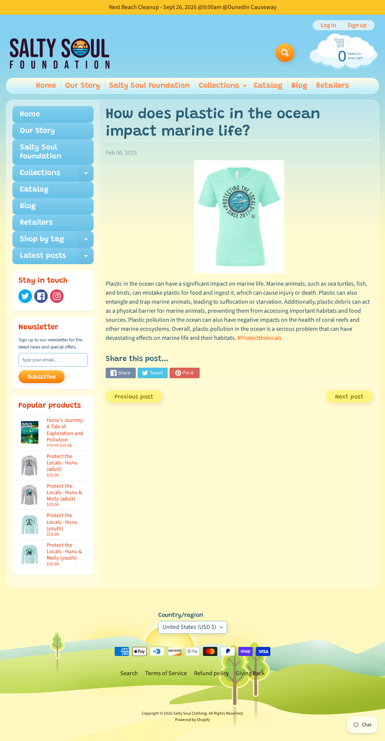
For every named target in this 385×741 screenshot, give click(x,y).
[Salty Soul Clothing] (59, 53)
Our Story (82, 86)
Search (129, 673)
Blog (299, 86)
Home (46, 86)
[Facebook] (41, 296)
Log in (328, 25)
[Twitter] (25, 296)
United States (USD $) (189, 627)
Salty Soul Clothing (190, 713)
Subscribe (41, 377)
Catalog (268, 86)
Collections (224, 87)
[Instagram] (57, 296)
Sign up (357, 25)
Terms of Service (166, 673)
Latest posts (57, 258)
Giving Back (250, 673)
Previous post (134, 397)
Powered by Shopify (192, 720)
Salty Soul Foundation (149, 86)
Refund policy (211, 673)
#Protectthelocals (259, 338)
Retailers (332, 86)
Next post (349, 397)
